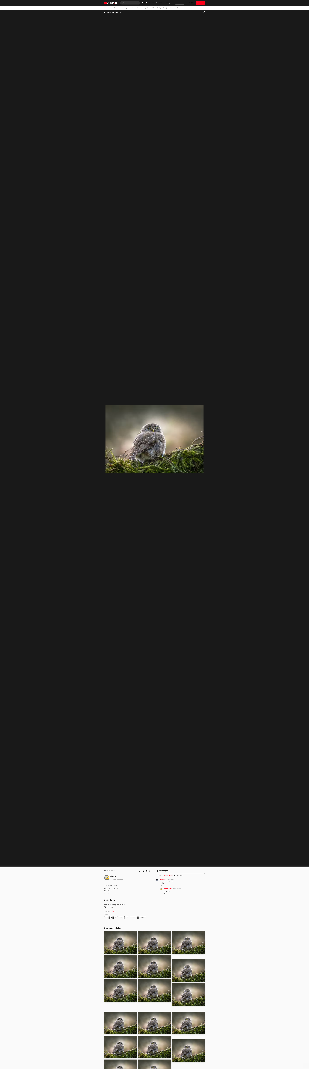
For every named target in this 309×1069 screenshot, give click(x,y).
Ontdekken (107, 8)
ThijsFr (110, 1061)
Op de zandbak (110, 976)
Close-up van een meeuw (182, 1032)
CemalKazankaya (180, 961)
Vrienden (142, 1056)
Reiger (175, 1004)
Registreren (200, 2)
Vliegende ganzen (111, 952)
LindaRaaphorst (146, 933)
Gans (174, 980)
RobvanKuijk (144, 957)
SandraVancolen (112, 1037)
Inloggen (191, 2)
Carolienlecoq (112, 1013)
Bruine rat (142, 976)
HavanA (178, 1041)
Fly (140, 1000)
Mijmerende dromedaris (147, 1032)
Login (158, 875)
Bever (141, 952)
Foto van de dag (156, 8)
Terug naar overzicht (114, 12)
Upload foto (179, 3)
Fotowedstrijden (182, 8)
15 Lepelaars (177, 952)
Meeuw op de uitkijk (112, 1056)
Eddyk (177, 933)
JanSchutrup (179, 985)
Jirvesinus (163, 879)
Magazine (159, 3)
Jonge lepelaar (110, 1000)
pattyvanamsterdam (112, 933)
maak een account (167, 875)
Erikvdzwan (111, 957)
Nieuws (151, 3)
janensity (110, 981)
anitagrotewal (146, 1037)
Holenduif (176, 1060)
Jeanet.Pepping (145, 981)
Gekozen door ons (118, 8)
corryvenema (118, 879)
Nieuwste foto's (136, 8)
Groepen (172, 8)
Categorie (110, 911)
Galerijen (165, 8)
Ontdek (144, 3)
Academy (167, 3)
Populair (127, 8)
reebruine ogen (110, 1032)
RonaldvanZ (144, 1061)
